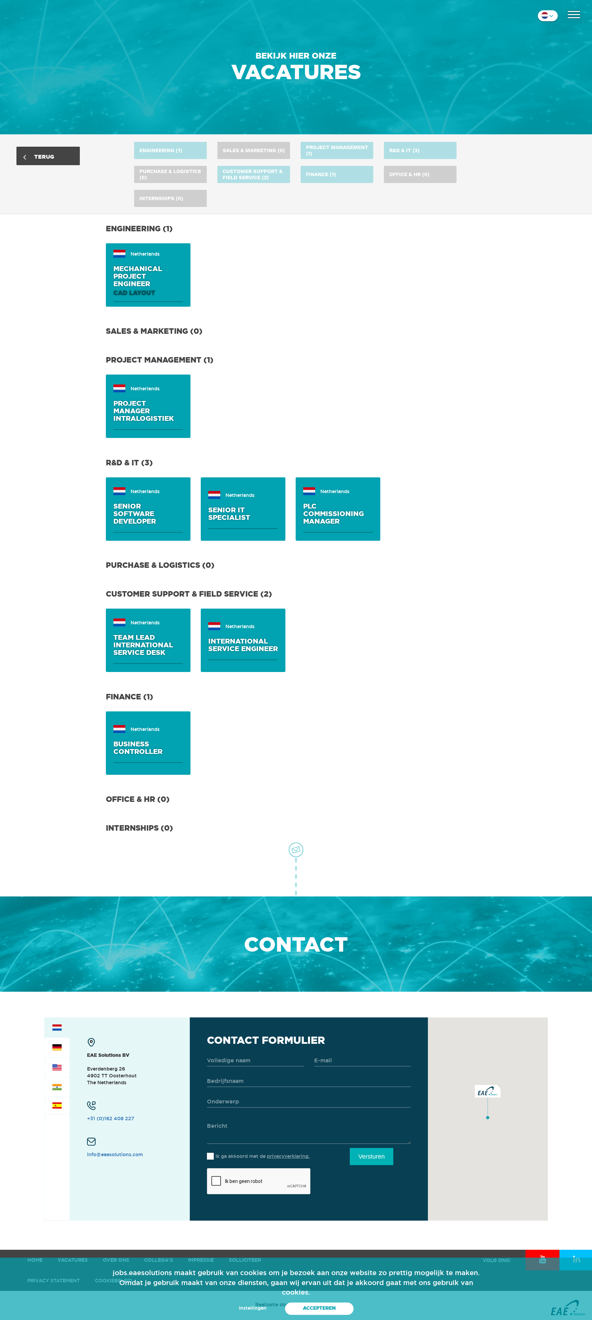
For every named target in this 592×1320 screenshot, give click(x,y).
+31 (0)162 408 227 (110, 1118)
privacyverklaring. (288, 1156)
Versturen (371, 1156)
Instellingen (253, 1308)
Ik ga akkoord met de (262, 1156)
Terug (43, 157)
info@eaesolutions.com (115, 1154)
